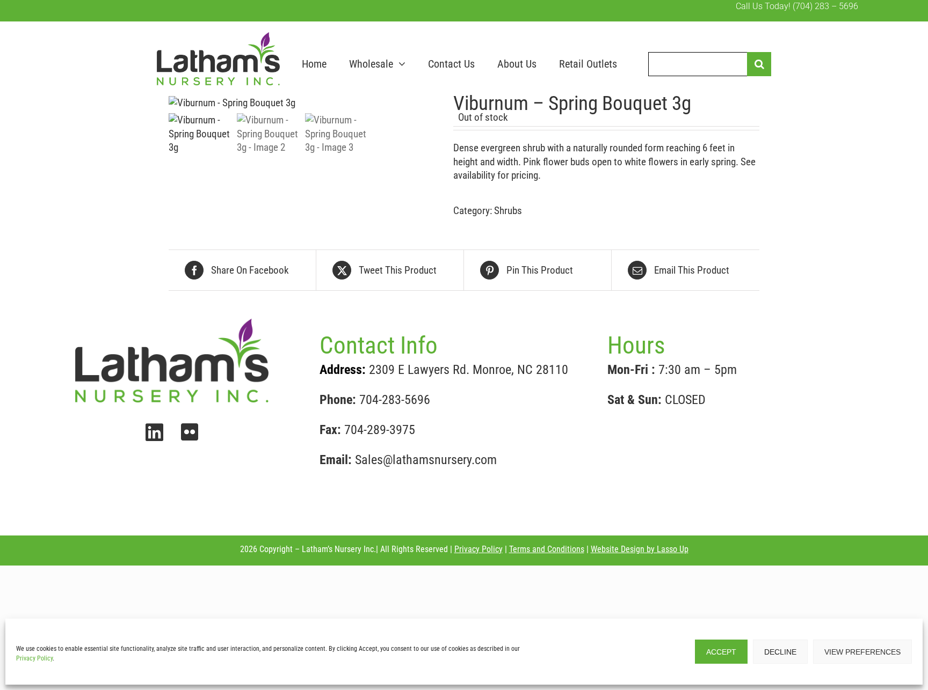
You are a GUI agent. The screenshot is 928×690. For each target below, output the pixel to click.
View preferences (862, 652)
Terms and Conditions (546, 549)
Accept (721, 652)
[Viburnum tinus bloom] (303, 103)
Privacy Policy (34, 658)
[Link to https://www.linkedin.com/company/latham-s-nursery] (154, 432)
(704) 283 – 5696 (825, 6)
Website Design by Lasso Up (639, 549)
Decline (780, 652)
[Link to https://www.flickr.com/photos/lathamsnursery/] (189, 432)
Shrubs (508, 210)
